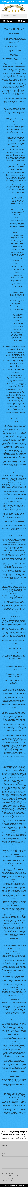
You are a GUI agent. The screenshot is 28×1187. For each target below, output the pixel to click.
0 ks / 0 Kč (24, 5)
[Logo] (14, 9)
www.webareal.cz (19, 1185)
